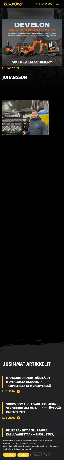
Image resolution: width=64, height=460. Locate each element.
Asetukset (38, 455)
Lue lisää (8, 391)
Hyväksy (9, 455)
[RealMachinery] (32, 40)
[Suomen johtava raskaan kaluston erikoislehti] (12, 4)
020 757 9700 (46, 4)
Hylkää (23, 455)
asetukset (26, 449)
